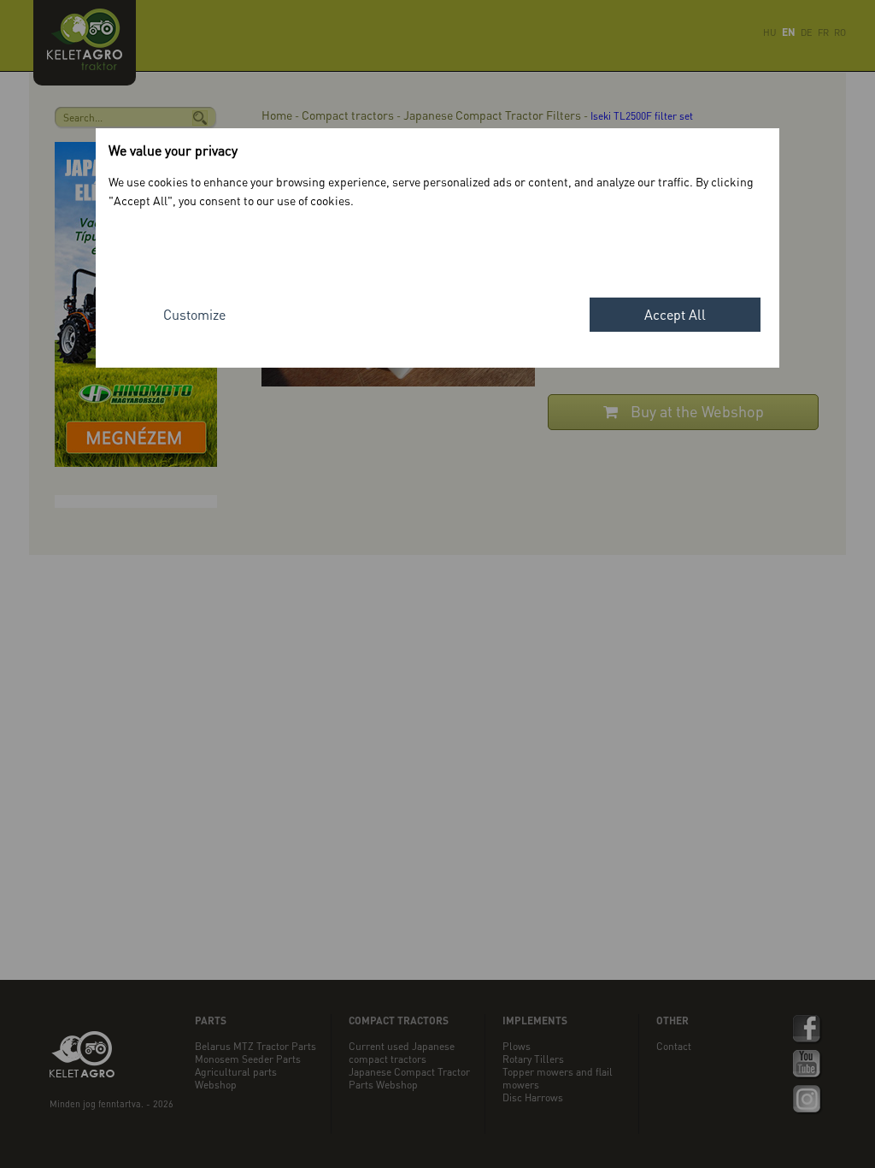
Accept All (675, 314)
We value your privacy (173, 150)
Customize (194, 314)
